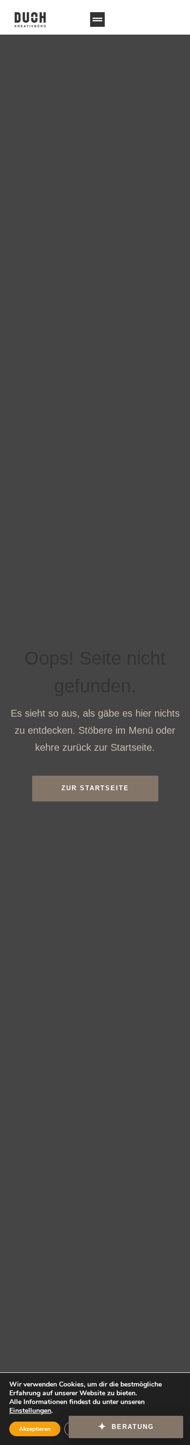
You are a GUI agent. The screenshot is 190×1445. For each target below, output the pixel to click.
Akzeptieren (35, 1429)
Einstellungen (30, 1410)
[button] (97, 19)
